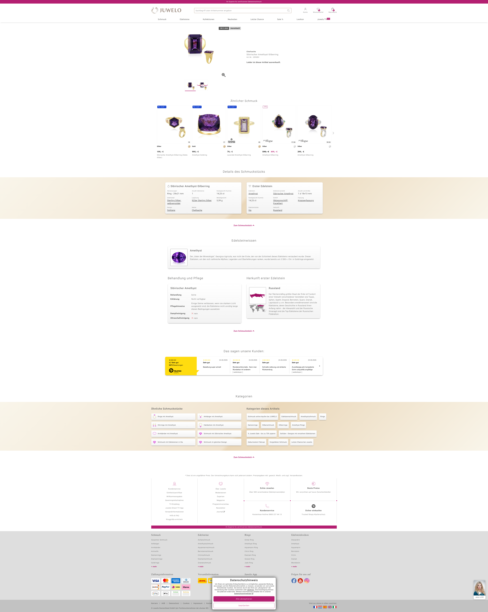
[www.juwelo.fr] (315, 607)
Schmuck (162, 19)
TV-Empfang (174, 504)
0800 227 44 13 (275, 514)
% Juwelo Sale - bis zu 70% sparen (261, 433)
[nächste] (333, 133)
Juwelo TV (323, 19)
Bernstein (295, 551)
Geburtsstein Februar (256, 442)
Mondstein (295, 563)
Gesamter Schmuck (159, 540)
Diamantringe (156, 559)
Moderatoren (220, 493)
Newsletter (220, 508)
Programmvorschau (221, 504)
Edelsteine (184, 19)
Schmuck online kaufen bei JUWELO (262, 416)
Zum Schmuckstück (243, 225)
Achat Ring (249, 540)
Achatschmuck (204, 540)
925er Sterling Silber (202, 200)
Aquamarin (295, 547)
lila (250, 210)
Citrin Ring (249, 551)
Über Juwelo (221, 489)
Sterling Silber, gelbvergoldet (174, 202)
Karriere (154, 603)
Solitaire (171, 210)
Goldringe (155, 563)
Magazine (221, 500)
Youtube (300, 580)
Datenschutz (174, 603)
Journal (220, 512)
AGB (163, 603)
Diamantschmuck (205, 559)
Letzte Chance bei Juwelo (302, 442)
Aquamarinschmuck (206, 547)
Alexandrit (295, 540)
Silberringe (283, 425)
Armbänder (155, 547)
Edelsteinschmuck (288, 416)
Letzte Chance (257, 19)
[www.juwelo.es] (325, 607)
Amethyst (253, 193)
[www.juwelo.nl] (320, 607)
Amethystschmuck (308, 416)
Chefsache (197, 210)
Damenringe (253, 425)
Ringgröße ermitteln (174, 519)
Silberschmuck (268, 425)
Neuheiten (232, 19)
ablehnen (250, 590)
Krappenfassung (306, 200)
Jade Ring (249, 563)
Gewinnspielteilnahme (174, 500)
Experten (220, 496)
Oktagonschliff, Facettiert (280, 202)
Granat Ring (249, 559)
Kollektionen (208, 19)
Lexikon (300, 19)
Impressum (197, 603)
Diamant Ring (250, 555)
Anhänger (155, 544)
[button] (305, 11)
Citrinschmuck (204, 555)
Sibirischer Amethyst (283, 193)
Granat (294, 559)
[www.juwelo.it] (335, 607)
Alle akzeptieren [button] (244, 599)
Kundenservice (174, 489)
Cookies (186, 603)
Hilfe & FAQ (174, 515)
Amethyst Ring (251, 544)
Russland (277, 210)
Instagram (306, 580)
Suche (288, 10)
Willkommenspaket (174, 496)
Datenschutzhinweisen (242, 594)
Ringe (322, 416)
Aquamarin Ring (251, 547)
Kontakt (209, 603)
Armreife (154, 551)
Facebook (293, 580)
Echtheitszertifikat (174, 493)
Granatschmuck (204, 563)
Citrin (293, 555)
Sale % (280, 19)
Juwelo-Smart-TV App (174, 508)
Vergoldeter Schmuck (278, 442)
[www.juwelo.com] (330, 607)
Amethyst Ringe (298, 425)
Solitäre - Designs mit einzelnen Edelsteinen (297, 433)
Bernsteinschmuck (205, 551)
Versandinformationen (174, 512)
